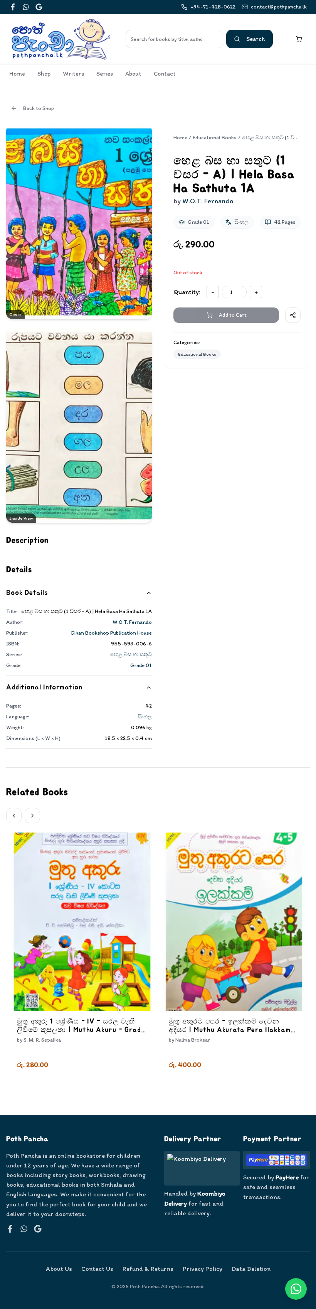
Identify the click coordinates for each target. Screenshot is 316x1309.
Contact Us (97, 1268)
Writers (73, 73)
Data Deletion (251, 1268)
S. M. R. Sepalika (42, 1040)
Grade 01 (141, 665)
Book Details (27, 592)
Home (17, 73)
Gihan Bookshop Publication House (111, 633)
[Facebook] (12, 6)
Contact (164, 73)
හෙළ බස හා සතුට (131, 654)
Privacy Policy (202, 1268)
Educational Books (215, 137)
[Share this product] (293, 315)
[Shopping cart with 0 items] (299, 39)
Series (104, 73)
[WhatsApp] (25, 6)
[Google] (38, 6)
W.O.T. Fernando (132, 622)
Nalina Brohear (192, 1040)
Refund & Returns (148, 1268)
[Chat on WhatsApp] (296, 1289)
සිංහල (145, 716)
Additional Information (44, 687)
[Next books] (32, 815)
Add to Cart (82, 1085)
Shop (43, 73)
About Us (59, 1268)
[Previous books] (14, 815)
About (133, 73)
